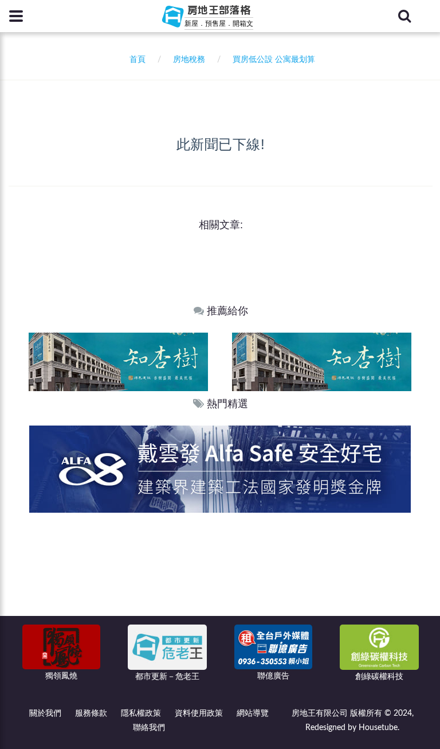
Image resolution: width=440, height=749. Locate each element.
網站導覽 (253, 713)
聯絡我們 (149, 728)
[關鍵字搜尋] (404, 16)
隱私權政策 (141, 713)
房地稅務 (189, 60)
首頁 (135, 60)
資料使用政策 (199, 713)
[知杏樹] (215, 361)
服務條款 (91, 713)
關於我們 (45, 713)
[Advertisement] (220, 598)
